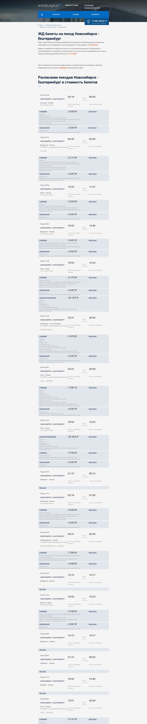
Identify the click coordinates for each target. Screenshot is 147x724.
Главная (41, 25)
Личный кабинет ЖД (92, 8)
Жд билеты (95, 14)
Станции (76, 14)
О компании (88, 5)
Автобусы (56, 14)
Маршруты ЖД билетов (53, 25)
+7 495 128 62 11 (99, 21)
